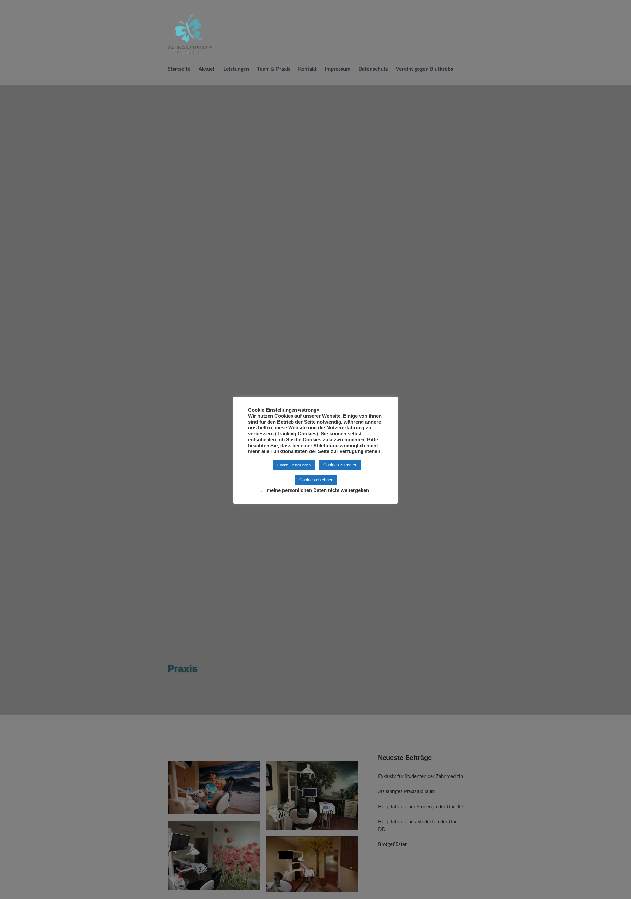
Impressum (337, 69)
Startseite (179, 69)
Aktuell (207, 69)
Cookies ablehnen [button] (316, 479)
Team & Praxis (273, 69)
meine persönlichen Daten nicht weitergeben (318, 490)
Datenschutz (373, 69)
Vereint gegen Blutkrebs (424, 69)
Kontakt (307, 69)
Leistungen (236, 69)
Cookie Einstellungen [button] (294, 465)
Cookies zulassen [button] (340, 464)
